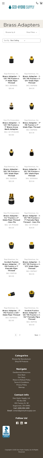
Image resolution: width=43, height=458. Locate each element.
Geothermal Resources (21, 372)
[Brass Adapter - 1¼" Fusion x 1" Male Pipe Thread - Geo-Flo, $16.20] (11, 199)
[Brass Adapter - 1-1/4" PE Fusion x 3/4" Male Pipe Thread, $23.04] (31, 152)
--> (21, 7)
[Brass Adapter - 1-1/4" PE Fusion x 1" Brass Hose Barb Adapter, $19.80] (11, 106)
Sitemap (21, 387)
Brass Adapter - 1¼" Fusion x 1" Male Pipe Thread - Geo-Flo (11, 219)
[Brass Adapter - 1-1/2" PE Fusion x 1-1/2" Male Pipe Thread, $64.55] (31, 245)
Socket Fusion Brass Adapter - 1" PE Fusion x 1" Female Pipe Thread (11, 266)
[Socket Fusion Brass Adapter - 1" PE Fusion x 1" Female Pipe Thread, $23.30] (11, 245)
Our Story (21, 377)
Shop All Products (21, 361)
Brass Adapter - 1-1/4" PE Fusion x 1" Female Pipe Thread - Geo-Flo (31, 219)
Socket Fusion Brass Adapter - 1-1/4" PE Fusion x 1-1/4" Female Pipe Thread (31, 315)
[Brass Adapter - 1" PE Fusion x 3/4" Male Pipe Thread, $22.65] (11, 294)
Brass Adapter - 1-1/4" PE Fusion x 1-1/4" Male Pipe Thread (31, 79)
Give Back (21, 375)
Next (37, 335)
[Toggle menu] (3, 3)
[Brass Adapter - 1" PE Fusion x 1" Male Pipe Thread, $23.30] (31, 106)
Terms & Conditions (21, 382)
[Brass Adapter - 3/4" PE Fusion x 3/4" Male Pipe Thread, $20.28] (11, 152)
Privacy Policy (21, 385)
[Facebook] (17, 423)
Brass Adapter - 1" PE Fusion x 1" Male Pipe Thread (32, 125)
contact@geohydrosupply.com (24, 411)
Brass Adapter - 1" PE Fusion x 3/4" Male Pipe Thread (11, 313)
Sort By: (7, 40)
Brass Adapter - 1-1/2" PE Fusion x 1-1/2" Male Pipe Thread (31, 265)
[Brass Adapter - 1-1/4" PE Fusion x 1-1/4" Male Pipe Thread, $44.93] (31, 60)
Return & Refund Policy (21, 380)
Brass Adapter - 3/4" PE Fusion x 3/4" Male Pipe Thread (11, 172)
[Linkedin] (21, 423)
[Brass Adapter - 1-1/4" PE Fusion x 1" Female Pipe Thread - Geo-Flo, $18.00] (31, 199)
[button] (21, 32)
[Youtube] (25, 423)
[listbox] (18, 40)
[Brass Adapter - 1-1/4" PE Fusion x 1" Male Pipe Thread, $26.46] (11, 60)
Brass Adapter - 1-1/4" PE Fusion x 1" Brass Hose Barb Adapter (11, 126)
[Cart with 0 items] (41, 3)
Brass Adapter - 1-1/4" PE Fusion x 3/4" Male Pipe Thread (31, 172)
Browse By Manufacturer (21, 359)
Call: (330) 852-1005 (21, 408)
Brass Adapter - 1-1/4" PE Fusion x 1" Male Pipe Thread (11, 79)
